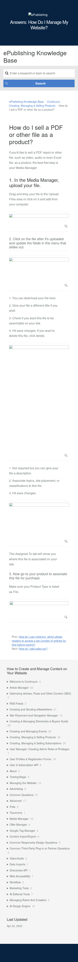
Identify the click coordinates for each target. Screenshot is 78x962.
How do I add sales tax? (33, 648)
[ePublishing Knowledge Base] (38, 14)
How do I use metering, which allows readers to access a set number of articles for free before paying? (39, 641)
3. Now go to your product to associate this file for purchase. (38, 576)
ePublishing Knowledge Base (26, 101)
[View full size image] (39, 221)
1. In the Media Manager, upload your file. (34, 182)
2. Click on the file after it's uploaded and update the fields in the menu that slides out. (37, 243)
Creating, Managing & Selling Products (32, 105)
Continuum (53, 101)
